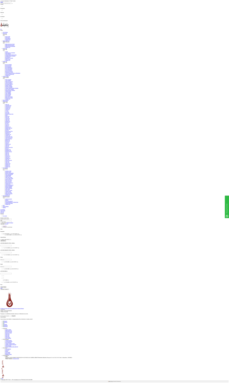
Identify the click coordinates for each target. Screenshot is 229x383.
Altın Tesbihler (8, 80)
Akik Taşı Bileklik (8, 188)
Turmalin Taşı (7, 158)
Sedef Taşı (7, 153)
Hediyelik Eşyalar (6, 195)
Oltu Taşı (7, 143)
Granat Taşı (7, 118)
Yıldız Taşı (7, 162)
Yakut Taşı (7, 159)
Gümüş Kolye (8, 183)
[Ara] (12, 3)
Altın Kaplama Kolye (9, 184)
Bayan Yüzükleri (8, 64)
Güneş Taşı (7, 119)
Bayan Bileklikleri (8, 67)
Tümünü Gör (7, 39)
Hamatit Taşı (7, 121)
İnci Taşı (6, 123)
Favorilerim (2, 209)
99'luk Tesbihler (8, 79)
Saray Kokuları (6, 100)
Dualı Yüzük (7, 36)
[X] (4, 323)
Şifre (1, 220)
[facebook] (5, 322)
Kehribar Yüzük (8, 171)
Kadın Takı (5, 61)
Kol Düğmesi (7, 57)
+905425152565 (16, 358)
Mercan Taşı (7, 140)
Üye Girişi (5, 215)
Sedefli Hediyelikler (9, 203)
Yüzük (6, 51)
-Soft (109, 381)
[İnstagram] (5, 326)
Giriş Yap (2, 211)
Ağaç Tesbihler (8, 93)
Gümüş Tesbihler (8, 82)
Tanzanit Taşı (7, 155)
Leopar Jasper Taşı (8, 136)
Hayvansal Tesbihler (9, 83)
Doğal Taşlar (5, 101)
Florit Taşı (7, 117)
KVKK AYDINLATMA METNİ (11, 346)
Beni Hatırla (4, 222)
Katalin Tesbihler (8, 84)
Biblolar (6, 200)
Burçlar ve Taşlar (8, 332)
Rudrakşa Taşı (8, 149)
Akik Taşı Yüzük (8, 192)
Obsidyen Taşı (8, 144)
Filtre (1, 288)
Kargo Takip (2, 210)
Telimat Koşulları (8, 340)
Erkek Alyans (7, 59)
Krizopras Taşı (8, 132)
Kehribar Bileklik (8, 187)
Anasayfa (4, 226)
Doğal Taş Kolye (8, 179)
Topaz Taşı (7, 157)
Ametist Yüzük (8, 191)
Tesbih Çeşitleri (6, 76)
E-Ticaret (111, 381)
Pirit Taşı (7, 148)
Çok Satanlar (5, 167)
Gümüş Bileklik (8, 175)
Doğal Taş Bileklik (8, 186)
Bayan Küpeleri (8, 66)
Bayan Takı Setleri (8, 68)
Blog (4, 205)
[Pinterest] (5, 321)
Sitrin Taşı (7, 154)
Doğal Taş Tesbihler (9, 81)
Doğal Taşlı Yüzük (8, 193)
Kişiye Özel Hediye (9, 201)
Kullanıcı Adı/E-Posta (4, 217)
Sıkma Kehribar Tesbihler (10, 90)
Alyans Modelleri (8, 69)
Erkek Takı (5, 48)
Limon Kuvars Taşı (9, 137)
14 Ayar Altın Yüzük (9, 178)
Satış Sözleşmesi (8, 342)
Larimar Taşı (7, 135)
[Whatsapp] (5, 325)
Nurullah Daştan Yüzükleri (10, 55)
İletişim (4, 207)
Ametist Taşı (7, 108)
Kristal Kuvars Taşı (9, 131)
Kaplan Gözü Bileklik (9, 173)
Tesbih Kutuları (8, 91)
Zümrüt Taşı (7, 165)
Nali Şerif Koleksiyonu (9, 74)
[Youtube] (5, 324)
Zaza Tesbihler (8, 92)
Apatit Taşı (7, 109)
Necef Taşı (7, 141)
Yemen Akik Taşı (8, 160)
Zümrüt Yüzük (8, 172)
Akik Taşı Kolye (8, 181)
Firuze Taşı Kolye (8, 180)
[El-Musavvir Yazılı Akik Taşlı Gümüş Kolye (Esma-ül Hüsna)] (9, 307)
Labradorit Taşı (8, 134)
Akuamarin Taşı (8, 105)
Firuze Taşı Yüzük (8, 190)
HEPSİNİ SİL (3, 240)
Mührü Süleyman (6, 40)
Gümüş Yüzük (8, 176)
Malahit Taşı (7, 139)
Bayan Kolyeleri (8, 65)
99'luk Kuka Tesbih (9, 97)
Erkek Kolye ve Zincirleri (10, 52)
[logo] (114, 25)
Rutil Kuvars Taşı (8, 151)
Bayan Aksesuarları (9, 71)
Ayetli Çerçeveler (8, 198)
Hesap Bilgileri (6, 206)
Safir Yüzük (7, 189)
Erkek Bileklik (8, 53)
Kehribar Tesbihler (8, 86)
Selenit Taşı (7, 133)
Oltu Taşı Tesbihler (8, 87)
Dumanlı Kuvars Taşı (9, 114)
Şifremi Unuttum (10, 222)
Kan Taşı (7, 130)
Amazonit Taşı (8, 106)
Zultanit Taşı (7, 164)
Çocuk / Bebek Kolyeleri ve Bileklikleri (12, 73)
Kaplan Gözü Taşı (8, 128)
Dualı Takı (5, 33)
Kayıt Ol (2, 212)
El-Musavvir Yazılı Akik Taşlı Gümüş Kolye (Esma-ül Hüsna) (12, 308)
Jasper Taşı (7, 124)
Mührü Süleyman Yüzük (10, 44)
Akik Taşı (7, 104)
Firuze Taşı (7, 116)
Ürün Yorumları (8, 345)
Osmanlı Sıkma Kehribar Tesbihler (11, 88)
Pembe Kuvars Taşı (9, 147)
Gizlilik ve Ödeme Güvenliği (10, 344)
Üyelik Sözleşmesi (8, 341)
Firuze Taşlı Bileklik (9, 174)
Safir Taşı (7, 152)
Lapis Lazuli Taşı (8, 138)
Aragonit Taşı (7, 107)
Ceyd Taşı (7, 111)
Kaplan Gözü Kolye (9, 182)
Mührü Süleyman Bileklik (10, 46)
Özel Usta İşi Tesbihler (9, 89)
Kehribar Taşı (7, 129)
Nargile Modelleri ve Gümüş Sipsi (11, 202)
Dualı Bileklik (8, 38)
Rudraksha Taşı (8, 150)
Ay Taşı (6, 110)
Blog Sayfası (7, 353)
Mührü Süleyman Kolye (9, 45)
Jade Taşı (7, 125)
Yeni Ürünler (5, 32)
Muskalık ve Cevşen (9, 58)
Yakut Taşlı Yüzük (8, 177)
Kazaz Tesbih (7, 95)
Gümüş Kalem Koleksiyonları (11, 54)
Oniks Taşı (7, 145)
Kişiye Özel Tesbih (8, 96)
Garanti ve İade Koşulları (10, 343)
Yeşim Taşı (7, 161)
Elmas (6, 115)
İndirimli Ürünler (8, 354)
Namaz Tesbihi (8, 94)
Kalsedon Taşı (8, 126)
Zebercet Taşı (7, 163)
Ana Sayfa (7, 350)
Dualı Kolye (7, 37)
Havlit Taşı (7, 122)
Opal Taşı (7, 146)
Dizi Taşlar (7, 112)
